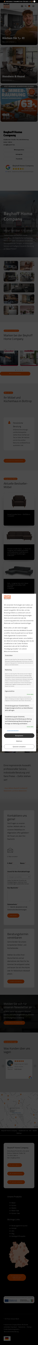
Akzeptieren (19, 735)
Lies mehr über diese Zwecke (13, 730)
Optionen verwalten (19, 746)
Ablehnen (19, 741)
